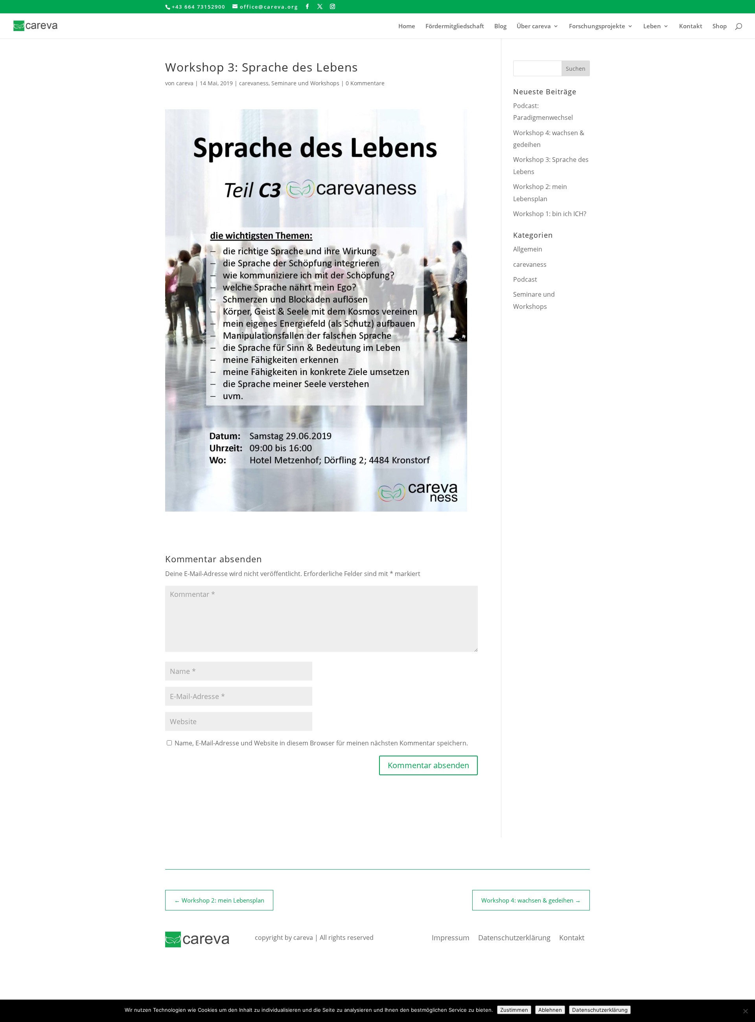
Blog (500, 26)
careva (184, 83)
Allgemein (527, 249)
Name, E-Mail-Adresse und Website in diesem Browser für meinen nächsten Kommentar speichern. (321, 743)
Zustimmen (514, 1010)
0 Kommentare (365, 83)
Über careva (534, 26)
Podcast (525, 279)
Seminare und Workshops (305, 83)
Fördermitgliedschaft (454, 26)
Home (406, 26)
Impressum (451, 938)
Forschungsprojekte (597, 26)
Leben (652, 26)
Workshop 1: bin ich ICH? (549, 213)
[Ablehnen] (745, 1011)
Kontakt (690, 26)
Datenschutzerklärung (514, 938)
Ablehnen (550, 1010)
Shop (720, 26)
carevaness (254, 83)
